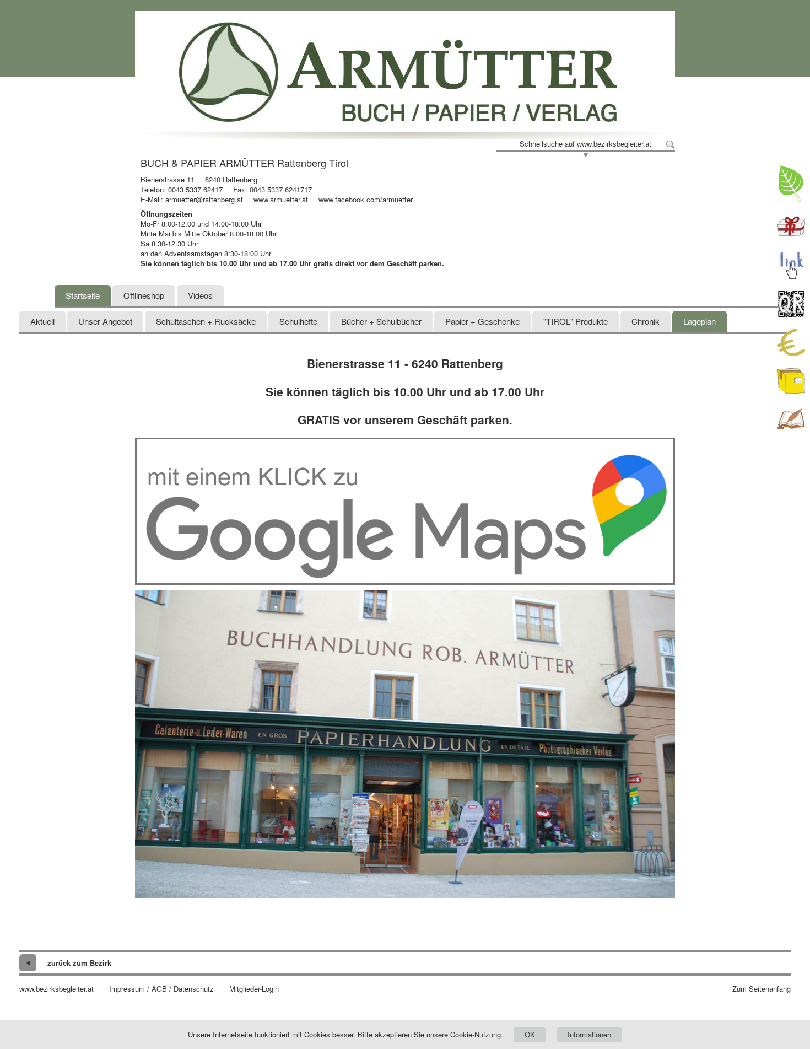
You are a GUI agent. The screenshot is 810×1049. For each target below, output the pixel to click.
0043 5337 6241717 (281, 189)
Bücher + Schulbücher (381, 321)
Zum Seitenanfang (761, 989)
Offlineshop (143, 295)
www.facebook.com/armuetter (365, 199)
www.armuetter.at (280, 199)
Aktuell (42, 321)
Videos (200, 295)
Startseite (83, 295)
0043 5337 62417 (195, 189)
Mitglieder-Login (254, 989)
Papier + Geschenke (482, 321)
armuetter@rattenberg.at (204, 199)
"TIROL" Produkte (575, 321)
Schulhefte (298, 321)
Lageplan (699, 321)
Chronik (645, 321)
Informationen (589, 1034)
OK (530, 1034)
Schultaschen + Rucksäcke (206, 321)
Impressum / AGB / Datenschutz (161, 989)
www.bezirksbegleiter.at (56, 989)
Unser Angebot (105, 321)
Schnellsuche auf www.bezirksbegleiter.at (585, 144)
